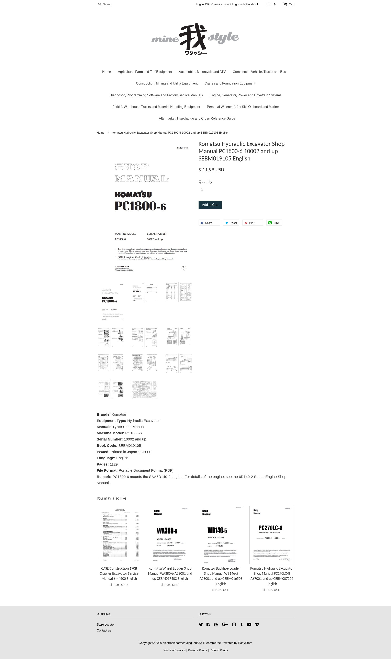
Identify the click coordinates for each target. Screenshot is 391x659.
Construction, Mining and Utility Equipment (167, 83)
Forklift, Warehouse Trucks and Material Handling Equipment (156, 107)
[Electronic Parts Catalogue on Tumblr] (241, 625)
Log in (200, 4)
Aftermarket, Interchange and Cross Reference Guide (197, 118)
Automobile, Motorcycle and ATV (202, 72)
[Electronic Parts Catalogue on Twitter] (201, 625)
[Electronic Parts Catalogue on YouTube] (249, 625)
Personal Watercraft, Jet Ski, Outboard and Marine (243, 107)
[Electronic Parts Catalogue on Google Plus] (225, 625)
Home (106, 72)
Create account (221, 4)
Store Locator (106, 624)
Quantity (205, 182)
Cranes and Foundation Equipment (229, 83)
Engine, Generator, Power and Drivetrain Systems (245, 95)
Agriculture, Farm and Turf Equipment (145, 72)
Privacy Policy (197, 650)
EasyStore (245, 643)
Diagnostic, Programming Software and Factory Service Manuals (156, 95)
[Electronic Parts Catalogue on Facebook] (208, 625)
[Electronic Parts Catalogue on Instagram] (234, 625)
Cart (291, 4)
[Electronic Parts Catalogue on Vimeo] (257, 625)
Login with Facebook (245, 4)
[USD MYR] (271, 4)
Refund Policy (219, 650)
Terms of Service (174, 650)
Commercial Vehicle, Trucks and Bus (259, 72)
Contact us (104, 630)
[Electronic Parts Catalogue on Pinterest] (216, 625)
